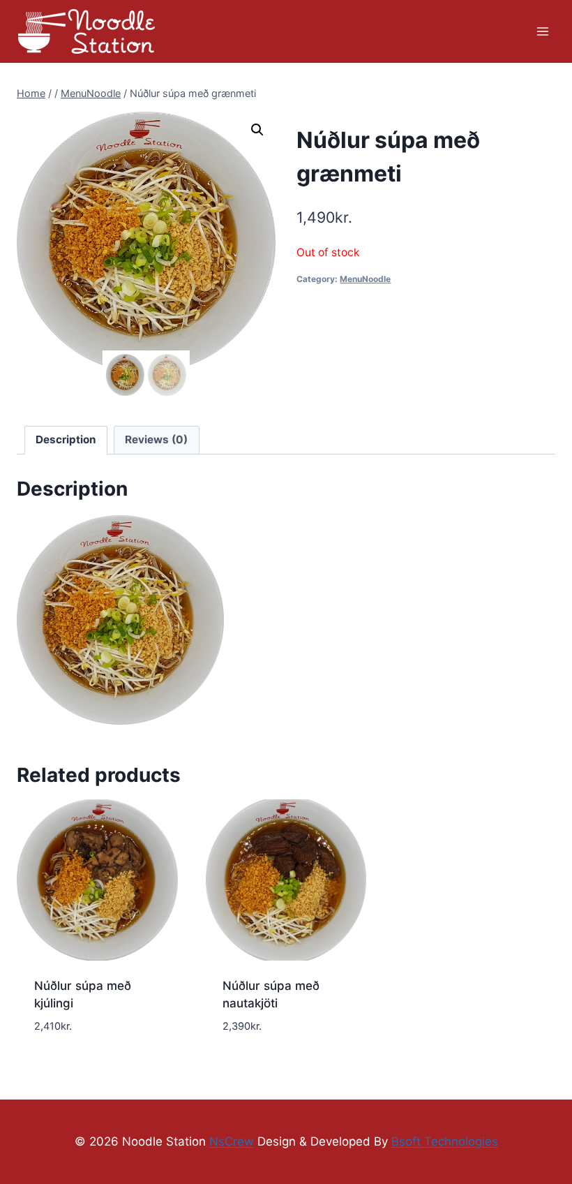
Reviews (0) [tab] (156, 439)
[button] (257, 129)
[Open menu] (542, 31)
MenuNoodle (365, 279)
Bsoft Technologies (444, 1141)
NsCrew (231, 1141)
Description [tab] (66, 439)
